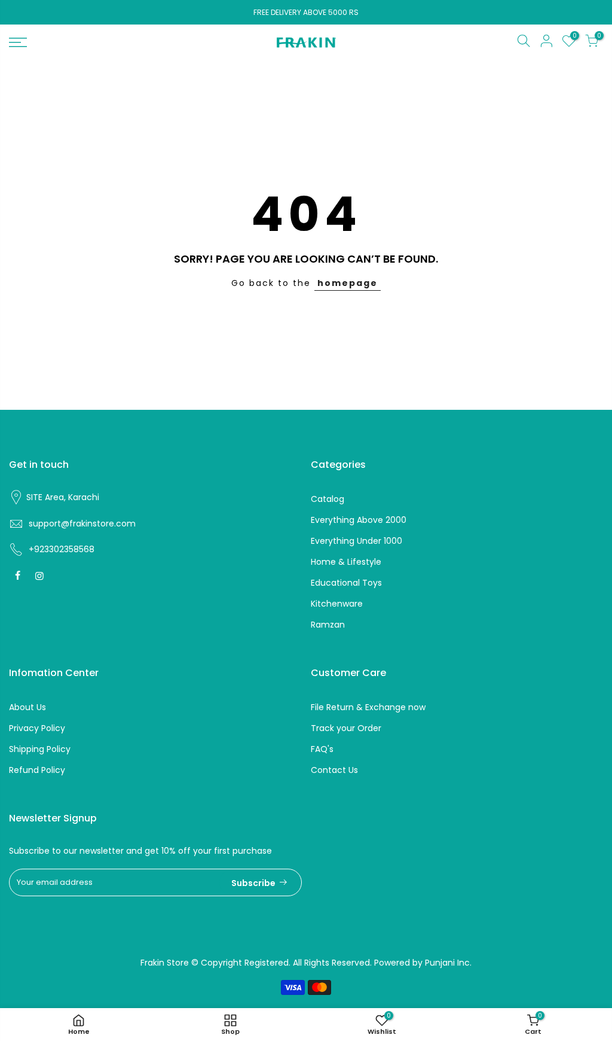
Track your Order (346, 728)
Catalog (327, 499)
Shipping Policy (40, 749)
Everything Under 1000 (356, 541)
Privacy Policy (37, 728)
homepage (347, 283)
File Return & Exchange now (368, 707)
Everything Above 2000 (358, 520)
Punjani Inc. (448, 963)
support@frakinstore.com (82, 523)
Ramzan (328, 625)
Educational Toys (346, 583)
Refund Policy (37, 770)
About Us (27, 707)
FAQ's (322, 749)
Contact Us (334, 770)
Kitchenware (337, 604)
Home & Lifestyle (346, 562)
